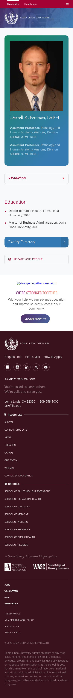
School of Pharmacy (17, 529)
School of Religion (16, 544)
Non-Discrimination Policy (19, 620)
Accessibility (11, 626)
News (7, 437)
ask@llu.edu (12, 405)
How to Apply (53, 357)
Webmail (9, 468)
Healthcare (30, 4)
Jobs (7, 585)
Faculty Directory (21, 242)
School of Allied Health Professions (27, 491)
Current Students (15, 429)
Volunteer (11, 591)
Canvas (8, 452)
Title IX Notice (12, 613)
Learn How (33, 318)
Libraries (10, 445)
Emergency (11, 603)
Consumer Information (18, 475)
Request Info (13, 357)
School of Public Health (19, 537)
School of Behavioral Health (22, 499)
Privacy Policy (12, 632)
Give (7, 597)
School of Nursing (16, 521)
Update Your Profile (28, 259)
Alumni (8, 422)
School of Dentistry (17, 506)
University (13, 4)
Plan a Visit (32, 357)
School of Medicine (23, 136)
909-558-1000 (49, 401)
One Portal (11, 460)
